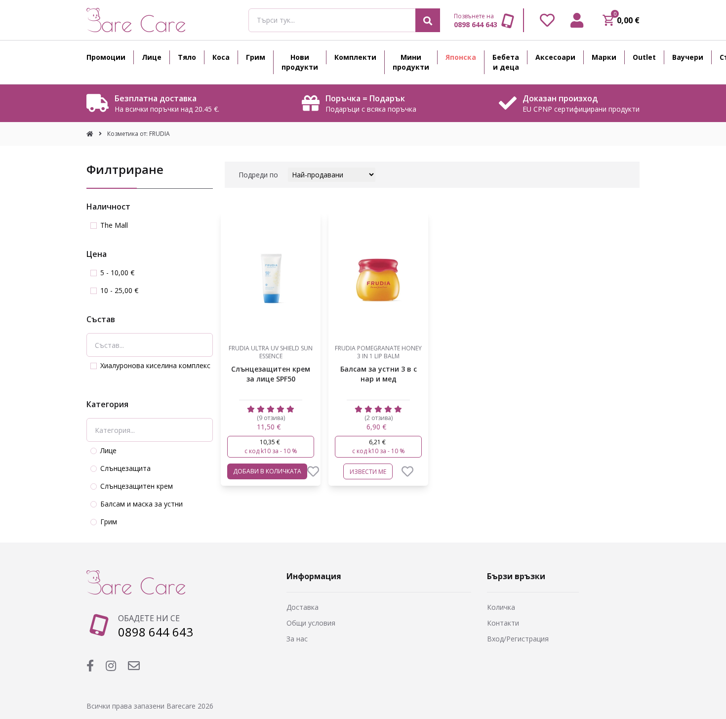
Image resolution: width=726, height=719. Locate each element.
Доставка (302, 607)
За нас (297, 638)
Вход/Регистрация (518, 638)
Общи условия (310, 623)
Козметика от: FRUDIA (138, 133)
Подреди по (258, 174)
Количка (501, 607)
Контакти (503, 623)
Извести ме (368, 471)
